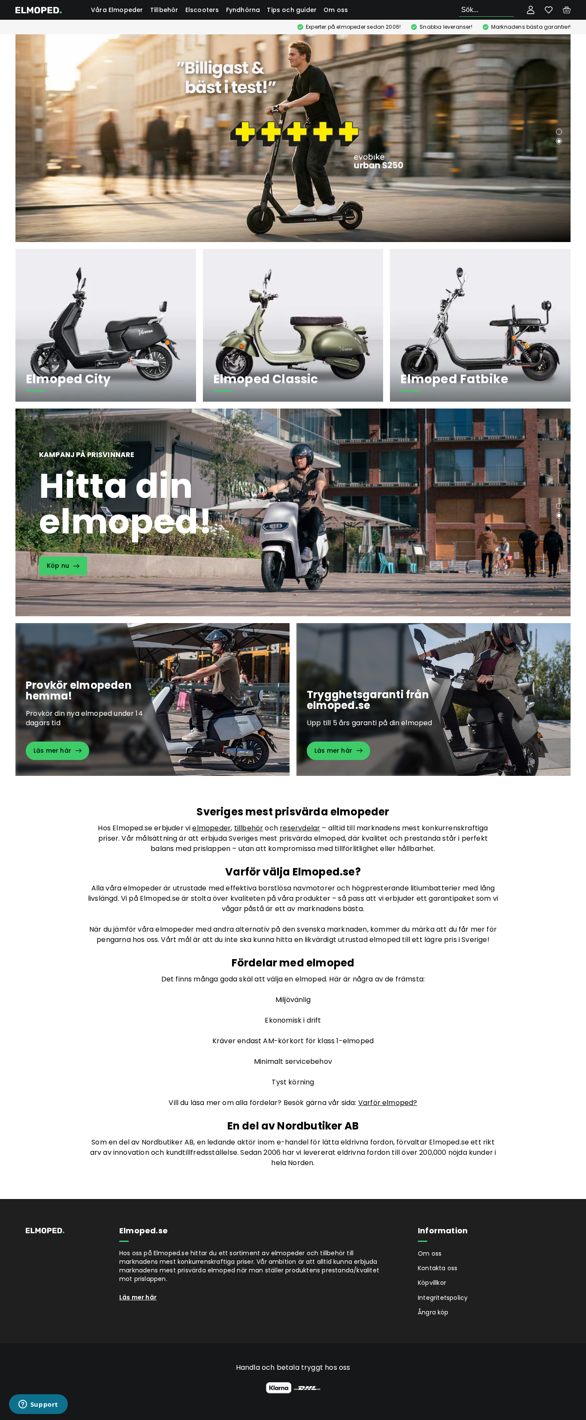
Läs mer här (138, 1297)
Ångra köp (433, 1312)
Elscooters (202, 10)
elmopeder (211, 828)
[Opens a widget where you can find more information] (38, 1405)
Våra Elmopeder (117, 10)
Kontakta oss (437, 1268)
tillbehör (248, 828)
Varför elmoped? (387, 1103)
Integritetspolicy (443, 1297)
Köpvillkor (432, 1282)
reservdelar (300, 828)
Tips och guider (292, 10)
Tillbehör (164, 10)
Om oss (335, 10)
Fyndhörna (243, 10)
